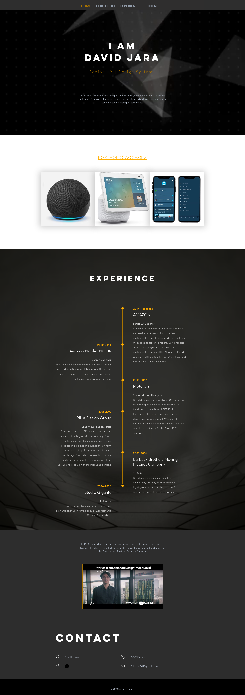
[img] (177, 199)
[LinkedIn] (67, 666)
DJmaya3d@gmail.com (144, 666)
